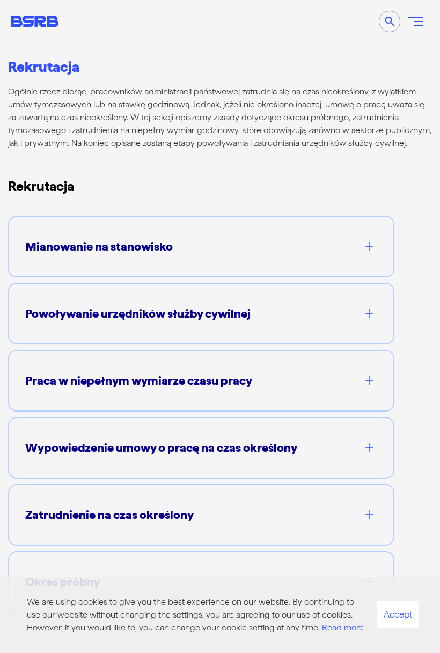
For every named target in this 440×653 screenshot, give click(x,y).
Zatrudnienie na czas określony (109, 515)
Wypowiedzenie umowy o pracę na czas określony (161, 447)
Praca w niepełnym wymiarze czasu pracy (138, 380)
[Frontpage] (34, 21)
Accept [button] (398, 614)
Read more (343, 627)
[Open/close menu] (416, 21)
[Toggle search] (389, 21)
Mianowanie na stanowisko (99, 246)
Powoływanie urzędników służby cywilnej (138, 313)
